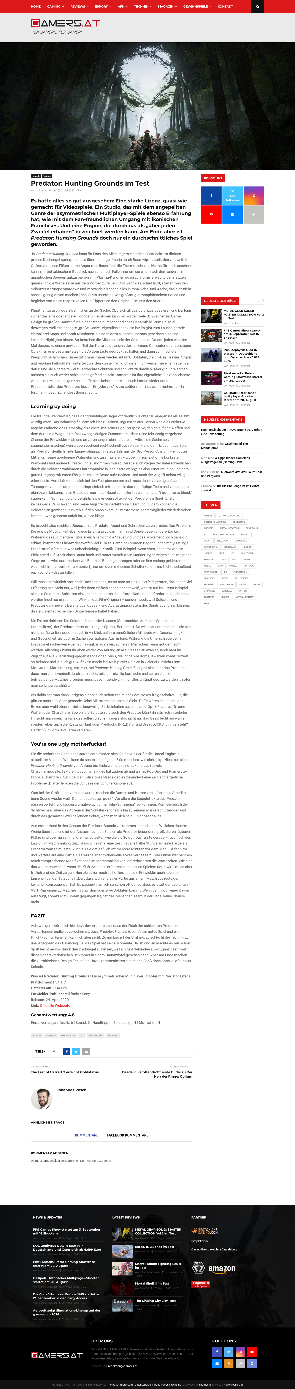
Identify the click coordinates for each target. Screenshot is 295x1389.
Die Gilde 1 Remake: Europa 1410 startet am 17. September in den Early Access (67, 1296)
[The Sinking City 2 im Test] (122, 1305)
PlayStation (95, 1035)
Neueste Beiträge (220, 301)
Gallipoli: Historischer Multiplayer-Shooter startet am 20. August (240, 396)
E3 (205, 534)
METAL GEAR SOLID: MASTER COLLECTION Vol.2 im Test (244, 314)
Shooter (112, 1035)
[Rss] (228, 1363)
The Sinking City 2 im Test (155, 1301)
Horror (208, 553)
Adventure (239, 522)
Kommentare (86, 1135)
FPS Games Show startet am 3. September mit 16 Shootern (242, 334)
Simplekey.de (200, 1241)
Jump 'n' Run (247, 553)
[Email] (217, 1363)
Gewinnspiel (211, 547)
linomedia (205, 1384)
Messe (207, 566)
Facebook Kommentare (127, 1135)
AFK (121, 6)
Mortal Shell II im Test (152, 1283)
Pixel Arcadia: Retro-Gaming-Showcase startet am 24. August (243, 376)
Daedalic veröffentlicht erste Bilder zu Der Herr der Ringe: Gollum (157, 1074)
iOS (232, 553)
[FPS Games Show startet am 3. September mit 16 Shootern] (211, 335)
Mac (234, 559)
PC (82, 1035)
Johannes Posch (46, 190)
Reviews (77, 6)
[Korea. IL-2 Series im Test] (122, 1251)
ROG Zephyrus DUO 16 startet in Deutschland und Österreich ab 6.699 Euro (241, 355)
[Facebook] (217, 1352)
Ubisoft (225, 597)
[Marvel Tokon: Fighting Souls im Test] (122, 1268)
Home (36, 6)
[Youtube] (252, 1352)
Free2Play (222, 541)
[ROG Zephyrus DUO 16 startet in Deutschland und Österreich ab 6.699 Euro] (211, 355)
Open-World (211, 572)
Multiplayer (68, 1035)
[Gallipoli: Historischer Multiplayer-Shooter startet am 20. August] (211, 398)
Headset (247, 547)
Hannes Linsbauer (239, 342)
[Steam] (240, 1363)
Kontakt (225, 6)
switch (242, 591)
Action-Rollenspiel (215, 522)
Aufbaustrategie (229, 528)
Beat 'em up (252, 528)
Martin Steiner (147, 1305)
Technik (141, 6)
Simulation (226, 584)
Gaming (53, 6)
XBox (206, 603)
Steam (256, 584)
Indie (221, 553)
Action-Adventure (229, 516)
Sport (242, 584)
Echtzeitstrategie (223, 534)
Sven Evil (234, 323)
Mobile (233, 566)
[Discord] (252, 1363)
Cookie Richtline (171, 1384)
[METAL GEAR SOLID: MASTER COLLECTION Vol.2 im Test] (211, 316)
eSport (101, 6)
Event (207, 541)
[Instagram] (240, 1352)
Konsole (36, 176)
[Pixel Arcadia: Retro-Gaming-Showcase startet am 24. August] (211, 378)
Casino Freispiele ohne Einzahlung (214, 1249)
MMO (220, 566)
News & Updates (47, 1217)
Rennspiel (209, 578)
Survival (227, 591)
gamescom (241, 541)
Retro (225, 578)
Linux (223, 559)
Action (37, 1035)
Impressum (126, 1384)
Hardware (230, 547)
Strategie (209, 591)
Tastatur (209, 597)
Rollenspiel (241, 578)
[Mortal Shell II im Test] (122, 1288)
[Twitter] (228, 1352)
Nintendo (249, 566)
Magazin (165, 6)
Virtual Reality (245, 597)
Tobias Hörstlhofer (150, 1272)
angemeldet (52, 1160)
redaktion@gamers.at (123, 1366)
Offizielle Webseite (55, 1005)
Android (208, 528)
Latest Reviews (126, 1217)
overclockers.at (234, 1384)
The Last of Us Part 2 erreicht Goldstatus (65, 1072)
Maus (247, 559)
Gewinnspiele (195, 6)
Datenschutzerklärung (147, 1384)
